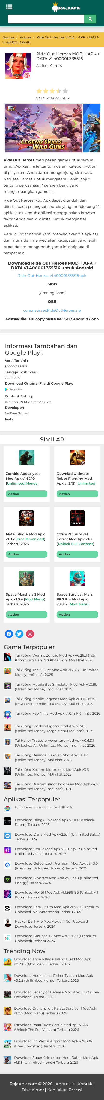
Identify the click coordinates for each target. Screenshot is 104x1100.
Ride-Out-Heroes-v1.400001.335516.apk (52, 275)
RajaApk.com (23, 1083)
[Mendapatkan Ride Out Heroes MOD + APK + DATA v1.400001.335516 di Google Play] (14, 389)
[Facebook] (9, 634)
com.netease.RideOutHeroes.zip (52, 310)
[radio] (39, 91)
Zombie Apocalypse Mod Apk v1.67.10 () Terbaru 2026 (23, 479)
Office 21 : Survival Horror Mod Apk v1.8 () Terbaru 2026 (75, 539)
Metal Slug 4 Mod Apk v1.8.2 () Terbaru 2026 (25, 539)
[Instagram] (30, 634)
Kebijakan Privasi (64, 1089)
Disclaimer (33, 1089)
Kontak (85, 1083)
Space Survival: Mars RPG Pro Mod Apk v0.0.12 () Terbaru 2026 (75, 599)
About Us (65, 1083)
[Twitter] (19, 634)
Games (56, 65)
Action (41, 65)
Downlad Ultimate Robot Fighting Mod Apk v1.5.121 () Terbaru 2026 (77, 479)
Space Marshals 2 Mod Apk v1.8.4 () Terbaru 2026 (25, 599)
